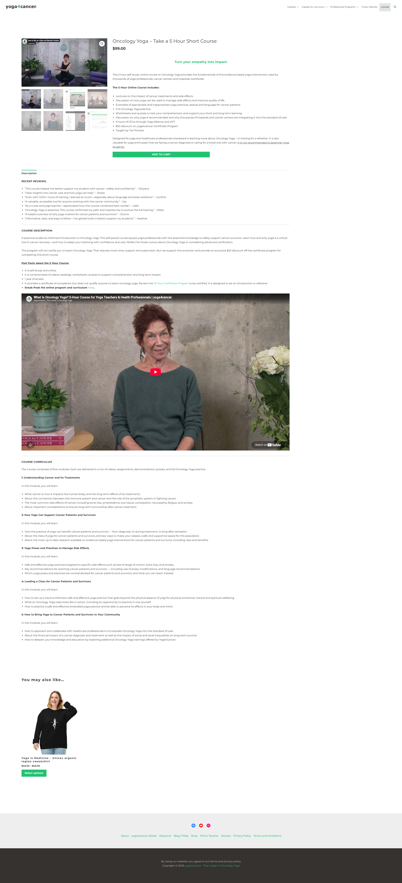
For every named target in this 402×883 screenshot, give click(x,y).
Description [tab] (29, 173)
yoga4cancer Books (144, 835)
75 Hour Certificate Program (171, 283)
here (91, 287)
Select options (34, 773)
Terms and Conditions (267, 835)
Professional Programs (343, 6)
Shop (194, 835)
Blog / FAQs (181, 835)
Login (385, 7)
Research (165, 835)
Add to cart (161, 154)
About (125, 835)
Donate (226, 835)
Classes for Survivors (313, 6)
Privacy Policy (242, 835)
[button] (297, 7)
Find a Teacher (370, 6)
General (291, 6)
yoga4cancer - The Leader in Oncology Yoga (212, 865)
